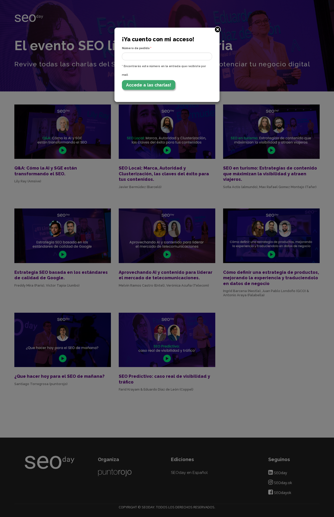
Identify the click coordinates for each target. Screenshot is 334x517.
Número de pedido (136, 48)
